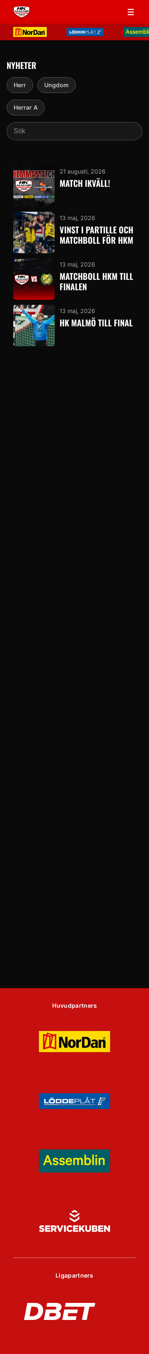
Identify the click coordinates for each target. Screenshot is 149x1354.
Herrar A (26, 107)
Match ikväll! (85, 183)
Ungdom (56, 84)
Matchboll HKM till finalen (96, 281)
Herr (20, 84)
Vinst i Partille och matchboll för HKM (96, 235)
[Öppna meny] (131, 12)
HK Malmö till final (96, 323)
